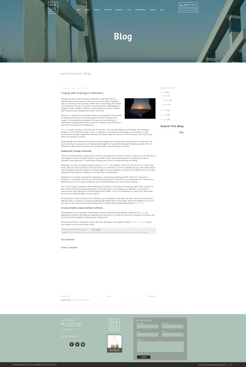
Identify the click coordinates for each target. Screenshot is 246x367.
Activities (107, 10)
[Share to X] (96, 230)
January (165, 105)
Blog (162, 10)
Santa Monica (140, 10)
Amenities (119, 10)
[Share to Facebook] (98, 230)
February (166, 100)
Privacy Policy (52, 364)
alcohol (90, 232)
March (165, 96)
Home (78, 10)
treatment (144, 232)
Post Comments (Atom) (80, 300)
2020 (165, 92)
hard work (139, 203)
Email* (138, 332)
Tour (129, 10)
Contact (153, 10)
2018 (165, 115)
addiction (70, 232)
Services (97, 10)
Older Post (152, 296)
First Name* (140, 323)
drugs (102, 232)
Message (139, 340)
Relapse (64, 129)
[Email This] (92, 230)
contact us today (138, 222)
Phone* (164, 332)
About (87, 10)
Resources (202, 365)
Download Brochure (188, 10)
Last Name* (165, 323)
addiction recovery (80, 232)
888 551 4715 (190, 4)
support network (135, 232)
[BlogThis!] (94, 230)
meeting (106, 165)
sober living (124, 232)
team (143, 212)
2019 (165, 110)
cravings (96, 232)
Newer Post (66, 296)
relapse (117, 232)
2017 (165, 119)
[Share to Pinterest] (100, 230)
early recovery (109, 232)
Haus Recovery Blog (75, 73)
